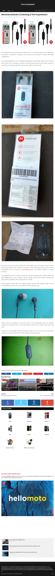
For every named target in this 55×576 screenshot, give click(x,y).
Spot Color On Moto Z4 (25, 388)
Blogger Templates (18, 573)
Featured (4, 380)
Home (3, 10)
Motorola (19, 17)
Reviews (23, 17)
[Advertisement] (27, 461)
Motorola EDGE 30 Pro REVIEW (9, 388)
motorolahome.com (27, 269)
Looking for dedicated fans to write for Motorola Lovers (23, 552)
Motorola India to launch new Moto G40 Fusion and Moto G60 (24, 546)
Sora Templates (9, 573)
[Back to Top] (53, 574)
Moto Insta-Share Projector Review (44, 387)
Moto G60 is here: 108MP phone (17, 540)
